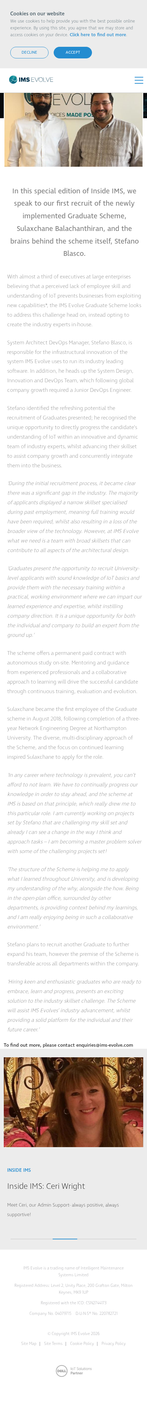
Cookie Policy (82, 1344)
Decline (29, 52)
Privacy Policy (114, 1344)
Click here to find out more (98, 35)
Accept (73, 52)
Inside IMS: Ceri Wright (46, 1186)
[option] (74, 1141)
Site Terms (53, 1344)
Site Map (29, 1344)
